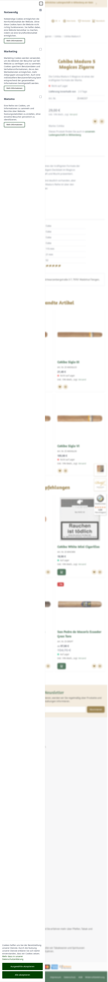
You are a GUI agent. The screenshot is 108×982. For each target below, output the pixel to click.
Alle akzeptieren (22, 974)
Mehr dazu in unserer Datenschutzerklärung (12, 957)
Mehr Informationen (14, 40)
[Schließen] (41, 3)
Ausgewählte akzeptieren (22, 966)
